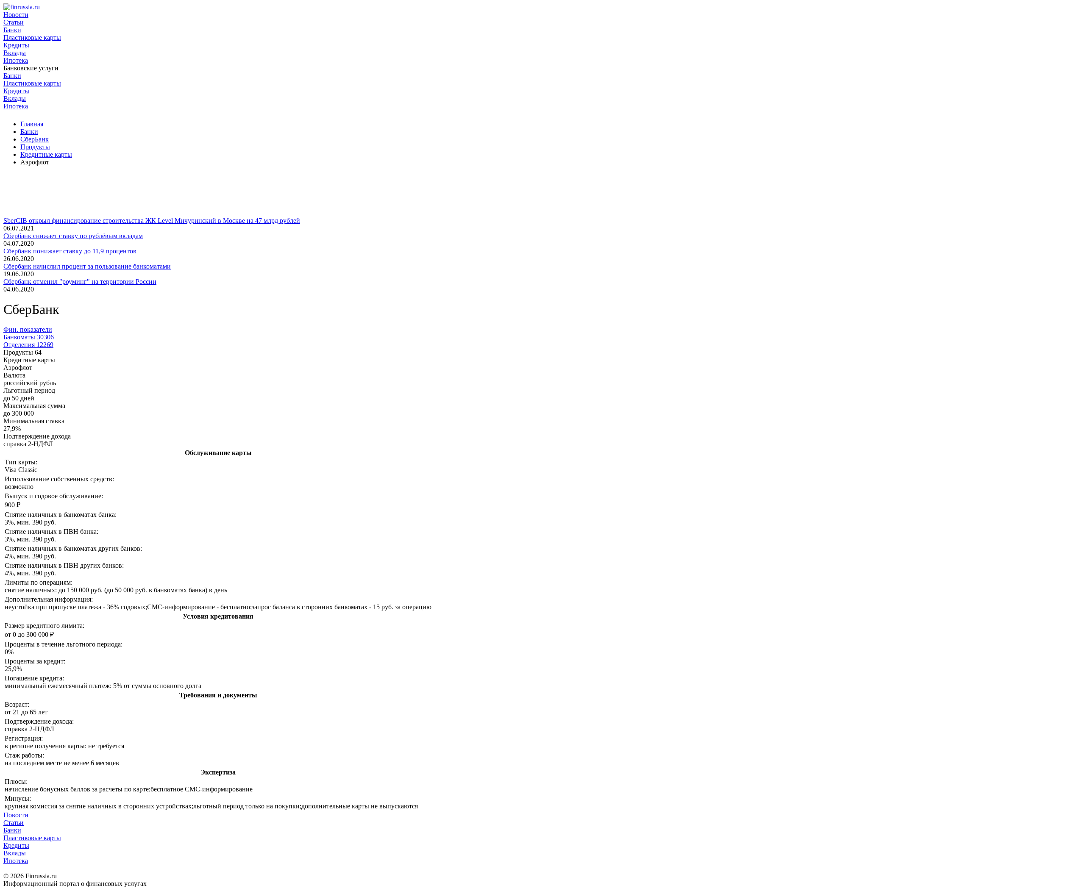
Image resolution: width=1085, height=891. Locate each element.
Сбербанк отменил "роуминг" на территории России (79, 281)
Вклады (14, 52)
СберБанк (34, 139)
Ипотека (15, 60)
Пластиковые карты (32, 37)
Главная (31, 124)
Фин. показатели (27, 329)
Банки (12, 29)
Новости (15, 14)
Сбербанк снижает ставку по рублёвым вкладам (73, 235)
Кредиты (16, 45)
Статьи (13, 22)
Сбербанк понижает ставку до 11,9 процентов (69, 251)
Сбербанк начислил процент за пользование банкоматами (87, 266)
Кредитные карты (46, 154)
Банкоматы (28, 337)
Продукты (35, 146)
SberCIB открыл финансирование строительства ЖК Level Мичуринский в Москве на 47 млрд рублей (151, 220)
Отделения (28, 344)
